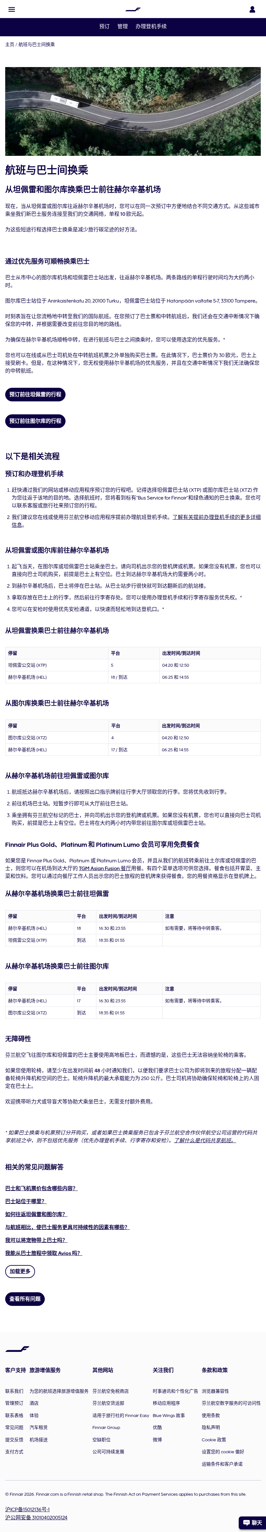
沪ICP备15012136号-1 (27, 1510)
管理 (122, 26)
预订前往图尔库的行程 (35, 421)
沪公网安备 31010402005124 (36, 1518)
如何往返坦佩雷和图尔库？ (36, 1214)
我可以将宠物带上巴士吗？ (36, 1240)
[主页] (133, 9)
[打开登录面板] (252, 9)
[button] (11, 9)
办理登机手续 (151, 26)
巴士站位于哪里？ (26, 1201)
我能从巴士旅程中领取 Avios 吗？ (43, 1253)
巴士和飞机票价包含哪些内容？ (41, 1189)
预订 (104, 26)
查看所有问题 (25, 1299)
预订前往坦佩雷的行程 (35, 394)
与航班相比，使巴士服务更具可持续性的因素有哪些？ (67, 1227)
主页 (9, 44)
